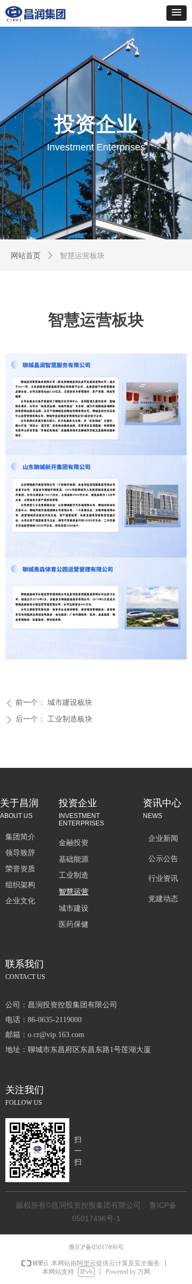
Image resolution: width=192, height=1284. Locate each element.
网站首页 (26, 256)
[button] (176, 13)
